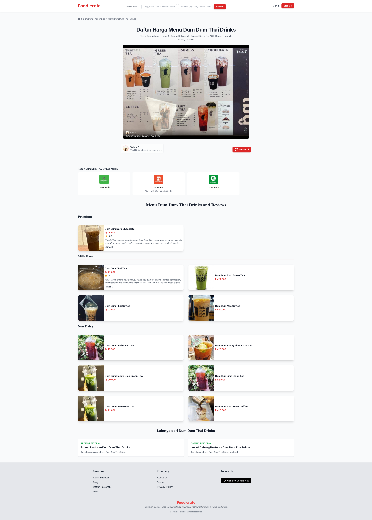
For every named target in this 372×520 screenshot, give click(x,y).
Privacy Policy (165, 486)
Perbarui (244, 149)
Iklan (95, 491)
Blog (95, 482)
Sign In (276, 6)
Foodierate (89, 5)
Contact (161, 482)
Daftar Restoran (102, 486)
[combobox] (160, 6)
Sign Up (288, 6)
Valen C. (133, 132)
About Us (162, 477)
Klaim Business (101, 477)
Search (219, 6)
